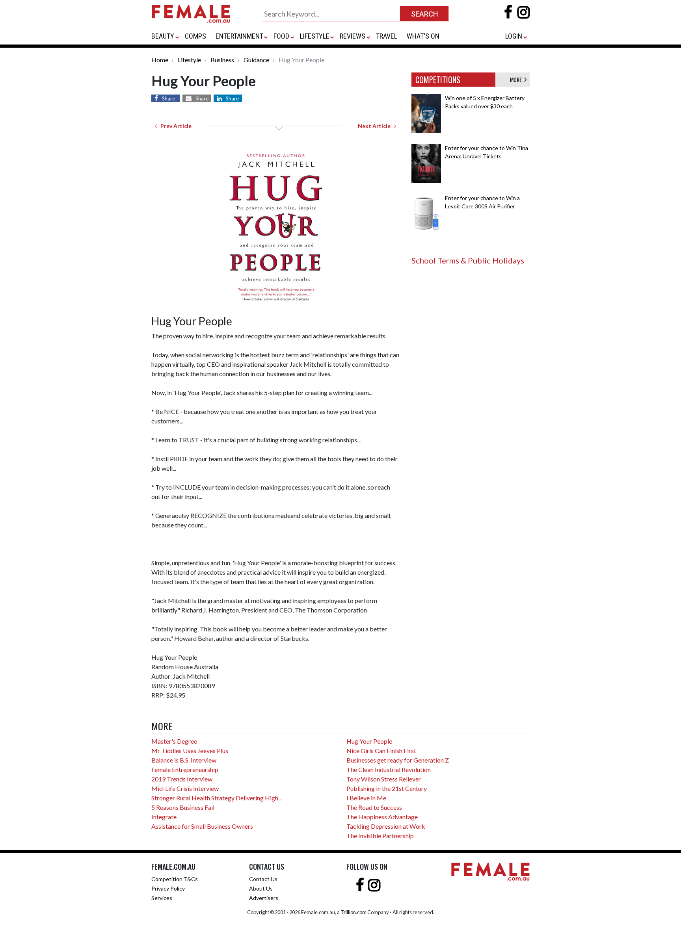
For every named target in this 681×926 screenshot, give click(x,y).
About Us (261, 888)
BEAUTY (162, 36)
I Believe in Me (366, 798)
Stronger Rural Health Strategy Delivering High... (216, 798)
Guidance (256, 59)
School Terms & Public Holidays (467, 260)
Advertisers (263, 897)
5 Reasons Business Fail (182, 807)
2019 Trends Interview (181, 779)
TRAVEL (386, 36)
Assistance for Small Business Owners (202, 826)
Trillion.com (353, 912)
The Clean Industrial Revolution (388, 769)
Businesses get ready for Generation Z (397, 760)
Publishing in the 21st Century (386, 788)
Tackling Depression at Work (385, 826)
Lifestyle (189, 59)
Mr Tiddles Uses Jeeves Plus (189, 750)
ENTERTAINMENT (239, 36)
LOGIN (513, 36)
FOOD (281, 36)
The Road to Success (374, 807)
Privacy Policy (168, 888)
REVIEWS (352, 36)
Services (161, 897)
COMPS (195, 36)
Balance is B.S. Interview (183, 760)
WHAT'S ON (423, 36)
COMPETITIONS (437, 79)
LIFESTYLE (314, 36)
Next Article (376, 125)
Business (222, 59)
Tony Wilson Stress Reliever (383, 779)
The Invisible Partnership (380, 835)
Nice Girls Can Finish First (381, 750)
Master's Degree (174, 741)
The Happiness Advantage (382, 816)
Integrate (164, 816)
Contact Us (263, 879)
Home (159, 59)
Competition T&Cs (174, 879)
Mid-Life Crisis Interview (185, 788)
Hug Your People (369, 741)
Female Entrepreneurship (184, 769)
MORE (517, 79)
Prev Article (174, 125)
